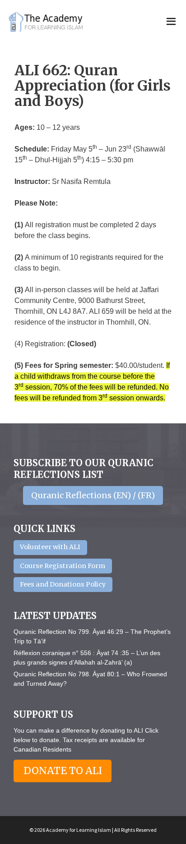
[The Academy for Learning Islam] (46, 21)
